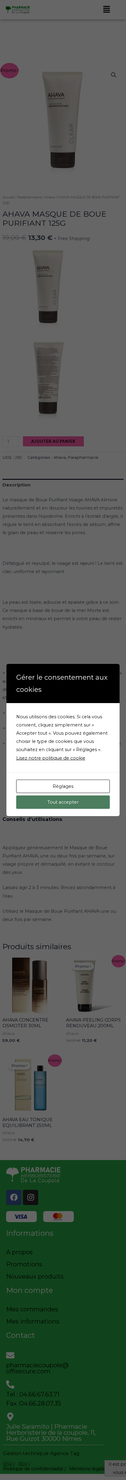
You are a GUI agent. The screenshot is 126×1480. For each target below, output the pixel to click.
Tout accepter (63, 802)
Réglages (63, 786)
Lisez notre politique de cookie (50, 758)
